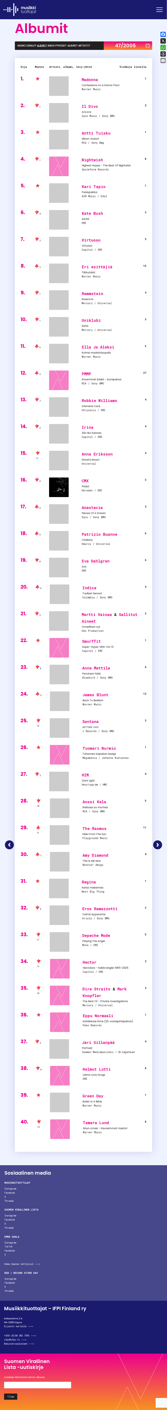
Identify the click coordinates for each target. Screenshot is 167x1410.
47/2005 (125, 45)
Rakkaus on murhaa (95, 807)
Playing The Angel (93, 941)
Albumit (42, 45)
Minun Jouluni (90, 139)
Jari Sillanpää (98, 1042)
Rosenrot (87, 299)
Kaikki (21, 45)
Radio (51, 45)
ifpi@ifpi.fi (12, 1339)
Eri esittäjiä (97, 266)
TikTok (8, 1246)
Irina (87, 427)
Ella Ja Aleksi (98, 347)
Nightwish (92, 159)
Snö (84, 567)
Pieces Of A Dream (94, 513)
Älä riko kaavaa (91, 433)
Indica (89, 587)
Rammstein (92, 293)
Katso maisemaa (92, 887)
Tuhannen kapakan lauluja (99, 754)
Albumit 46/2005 (9, 844)
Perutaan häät (91, 673)
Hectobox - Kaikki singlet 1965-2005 (105, 968)
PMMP (86, 373)
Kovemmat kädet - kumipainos (101, 379)
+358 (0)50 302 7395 (16, 1335)
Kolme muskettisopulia (96, 353)
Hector (89, 962)
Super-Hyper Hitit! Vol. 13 (98, 647)
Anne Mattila (96, 668)
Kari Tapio (94, 186)
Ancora (86, 112)
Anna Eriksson (97, 454)
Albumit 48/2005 (157, 844)
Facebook (9, 1192)
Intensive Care (91, 406)
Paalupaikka (89, 192)
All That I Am (90, 727)
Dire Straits (96, 989)
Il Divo (90, 106)
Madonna (90, 79)
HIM (85, 775)
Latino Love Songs (94, 1075)
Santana (90, 721)
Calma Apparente (94, 914)
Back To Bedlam (93, 700)
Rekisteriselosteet (16, 1343)
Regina (89, 882)
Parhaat (87, 1048)
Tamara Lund (96, 1122)
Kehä (85, 326)
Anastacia (92, 507)
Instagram (10, 1188)
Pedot (85, 486)
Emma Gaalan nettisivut (19, 1264)
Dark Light (88, 780)
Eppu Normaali (98, 1015)
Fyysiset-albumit (66, 45)
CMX (85, 480)
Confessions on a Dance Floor (101, 85)
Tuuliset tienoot (92, 593)
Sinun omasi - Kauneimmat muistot (105, 1128)
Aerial (85, 219)
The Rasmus (94, 828)
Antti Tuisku (96, 133)
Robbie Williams (99, 400)
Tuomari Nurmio (99, 748)
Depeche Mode (96, 935)
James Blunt (95, 694)
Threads (9, 1200)
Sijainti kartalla (15, 1326)
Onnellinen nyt (91, 627)
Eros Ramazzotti (100, 908)
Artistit (84, 45)
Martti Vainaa (97, 614)
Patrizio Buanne (99, 534)
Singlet (31, 45)
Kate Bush (92, 213)
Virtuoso (91, 240)
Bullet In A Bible (92, 1101)
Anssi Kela (94, 801)
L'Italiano (87, 540)
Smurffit (91, 641)
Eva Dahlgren (96, 561)
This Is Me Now (92, 861)
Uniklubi (91, 320)
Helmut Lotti (97, 1069)
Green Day (93, 1096)
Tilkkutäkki (88, 272)
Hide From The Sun (94, 834)
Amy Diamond (95, 855)
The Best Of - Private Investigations (105, 1001)
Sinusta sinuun (90, 460)
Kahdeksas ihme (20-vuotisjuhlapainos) (108, 1021)
